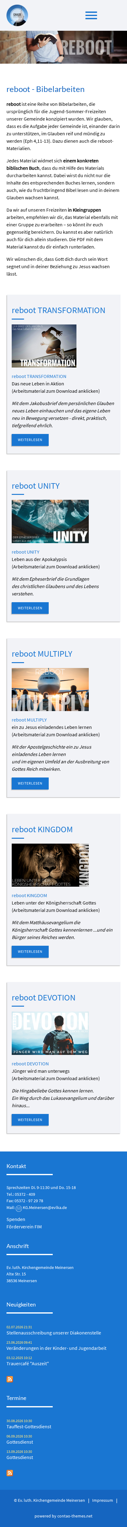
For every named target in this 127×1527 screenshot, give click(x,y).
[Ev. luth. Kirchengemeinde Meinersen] (17, 15)
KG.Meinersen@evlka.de (45, 1207)
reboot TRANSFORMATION (58, 310)
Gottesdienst (19, 1441)
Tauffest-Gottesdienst (28, 1426)
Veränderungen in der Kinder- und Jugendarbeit (56, 1348)
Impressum (102, 1500)
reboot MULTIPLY (42, 653)
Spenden (15, 1219)
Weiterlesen (30, 439)
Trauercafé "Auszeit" (27, 1363)
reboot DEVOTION (44, 997)
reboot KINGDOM (42, 829)
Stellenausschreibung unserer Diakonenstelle (53, 1332)
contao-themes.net (74, 1516)
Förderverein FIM (24, 1226)
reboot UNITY (35, 485)
